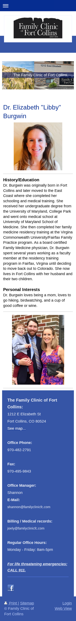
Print (13, 603)
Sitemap (27, 603)
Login (67, 603)
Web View (63, 608)
